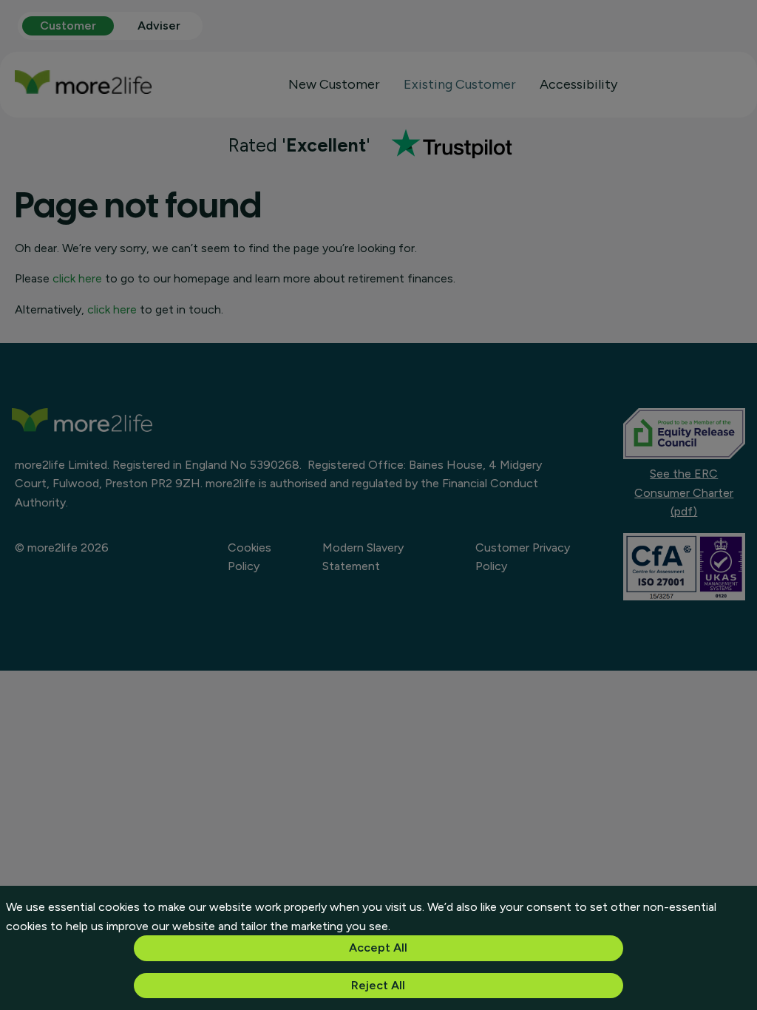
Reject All (378, 985)
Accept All (378, 947)
